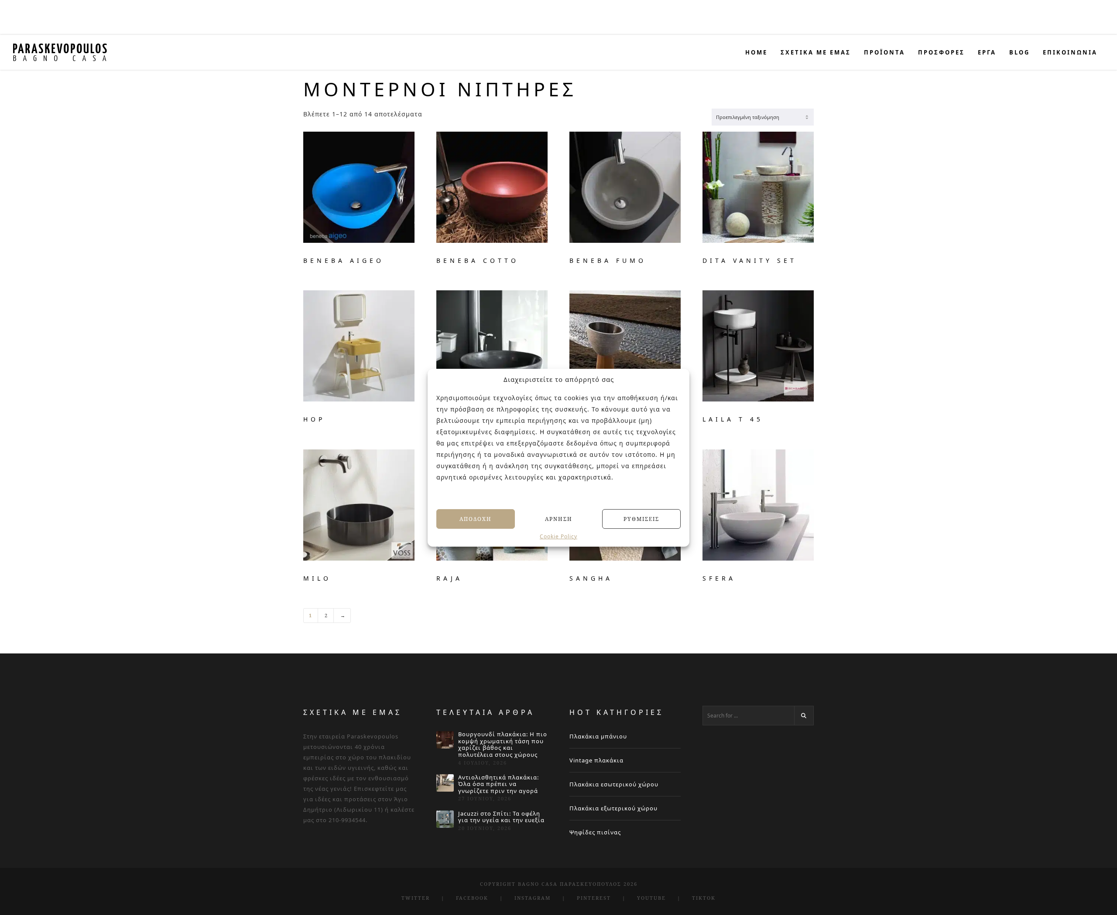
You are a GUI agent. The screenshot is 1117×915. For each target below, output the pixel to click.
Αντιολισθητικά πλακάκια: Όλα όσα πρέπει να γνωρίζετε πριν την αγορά (498, 784)
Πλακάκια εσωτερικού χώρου (613, 784)
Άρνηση (558, 518)
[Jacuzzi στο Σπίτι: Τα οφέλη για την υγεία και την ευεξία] (445, 819)
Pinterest (594, 898)
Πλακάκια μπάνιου (598, 736)
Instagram (532, 898)
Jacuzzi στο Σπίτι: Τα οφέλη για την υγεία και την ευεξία (501, 817)
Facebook (472, 898)
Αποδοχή (475, 518)
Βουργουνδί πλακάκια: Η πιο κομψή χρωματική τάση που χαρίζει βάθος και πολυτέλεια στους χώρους (502, 744)
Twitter (415, 898)
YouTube (651, 898)
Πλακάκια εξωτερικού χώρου (613, 808)
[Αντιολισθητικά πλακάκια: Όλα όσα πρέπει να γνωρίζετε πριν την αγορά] (445, 783)
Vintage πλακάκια (596, 760)
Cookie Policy (558, 536)
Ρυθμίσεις (641, 518)
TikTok (704, 898)
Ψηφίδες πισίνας (595, 832)
